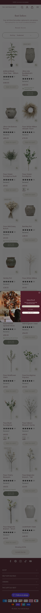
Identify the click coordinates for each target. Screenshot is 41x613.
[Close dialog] (39, 292)
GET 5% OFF (31, 312)
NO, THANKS (30, 309)
